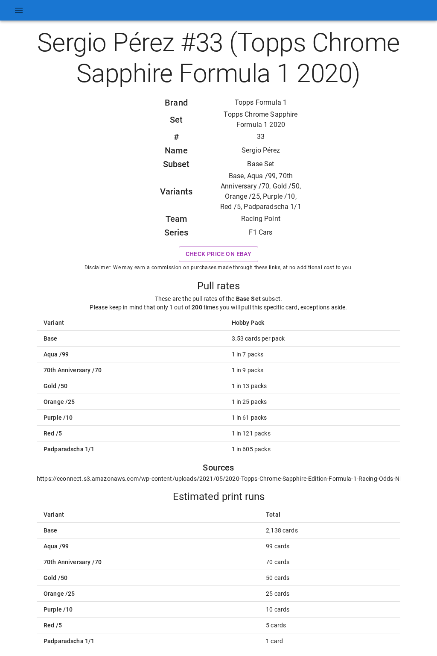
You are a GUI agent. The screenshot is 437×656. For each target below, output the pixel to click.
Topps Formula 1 (261, 102)
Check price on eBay (219, 253)
